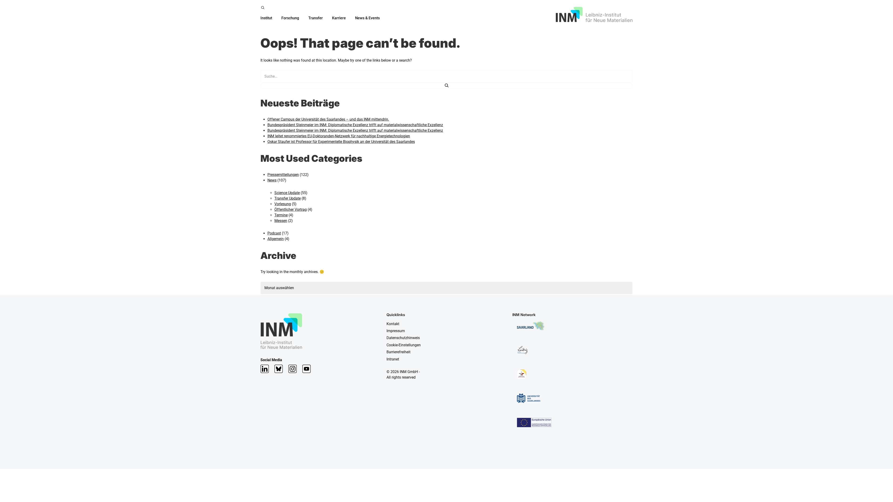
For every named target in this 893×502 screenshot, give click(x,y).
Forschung (290, 18)
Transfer (315, 18)
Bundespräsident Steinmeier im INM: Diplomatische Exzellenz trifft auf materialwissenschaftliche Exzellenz (355, 125)
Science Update (287, 193)
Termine (281, 215)
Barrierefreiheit (398, 352)
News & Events (367, 18)
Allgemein (275, 239)
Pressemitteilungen (283, 174)
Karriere (339, 18)
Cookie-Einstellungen (404, 345)
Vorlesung (282, 204)
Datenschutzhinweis (403, 338)
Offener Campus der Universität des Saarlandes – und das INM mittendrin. (328, 119)
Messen (280, 220)
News (272, 180)
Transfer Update (287, 198)
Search (262, 7)
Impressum (396, 331)
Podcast (274, 233)
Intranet (393, 359)
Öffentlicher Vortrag (290, 209)
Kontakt (393, 324)
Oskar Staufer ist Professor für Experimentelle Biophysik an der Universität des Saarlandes (341, 141)
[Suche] (446, 86)
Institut (266, 18)
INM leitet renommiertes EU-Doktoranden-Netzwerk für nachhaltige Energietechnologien (338, 136)
